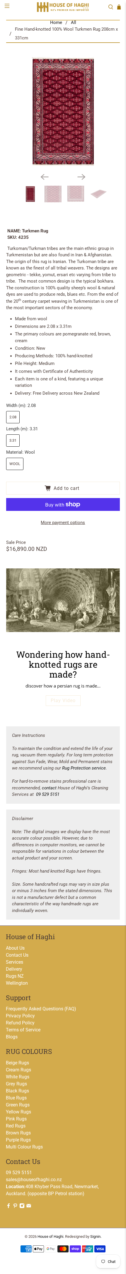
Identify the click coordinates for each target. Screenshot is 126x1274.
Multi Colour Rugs (24, 1147)
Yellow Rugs (18, 1112)
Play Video (63, 700)
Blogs (12, 1037)
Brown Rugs (18, 1133)
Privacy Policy (20, 1016)
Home (56, 22)
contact (49, 788)
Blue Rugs (16, 1098)
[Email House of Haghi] (28, 1206)
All (73, 22)
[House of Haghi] (63, 7)
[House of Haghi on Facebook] (8, 1206)
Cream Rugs (18, 1070)
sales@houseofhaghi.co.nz (34, 1179)
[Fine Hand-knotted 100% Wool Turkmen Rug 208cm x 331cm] (63, 111)
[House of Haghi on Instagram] (22, 1206)
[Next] (81, 177)
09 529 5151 (47, 794)
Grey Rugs (16, 1084)
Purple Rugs (18, 1140)
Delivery (14, 969)
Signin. (95, 1236)
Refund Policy (20, 1023)
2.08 (12, 417)
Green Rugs (18, 1105)
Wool (14, 464)
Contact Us (17, 955)
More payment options (63, 522)
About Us (15, 948)
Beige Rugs (17, 1063)
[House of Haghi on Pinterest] (15, 1206)
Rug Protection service (84, 768)
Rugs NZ (15, 976)
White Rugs (17, 1077)
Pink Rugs (16, 1119)
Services (14, 962)
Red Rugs (15, 1126)
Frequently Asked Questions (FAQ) (41, 1009)
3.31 (12, 440)
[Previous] (44, 177)
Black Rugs (17, 1091)
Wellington (17, 983)
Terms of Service (23, 1030)
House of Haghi (50, 1236)
